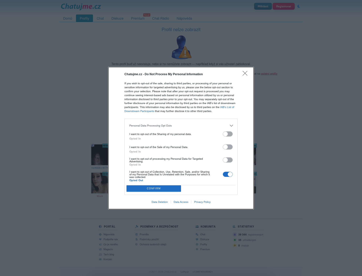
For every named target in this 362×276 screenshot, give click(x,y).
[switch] (228, 133)
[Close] (246, 74)
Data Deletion (160, 201)
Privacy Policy (202, 201)
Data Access (181, 201)
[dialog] (181, 138)
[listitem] (181, 126)
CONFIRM (154, 188)
